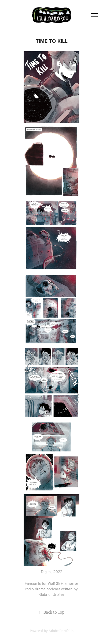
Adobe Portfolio (61, 631)
